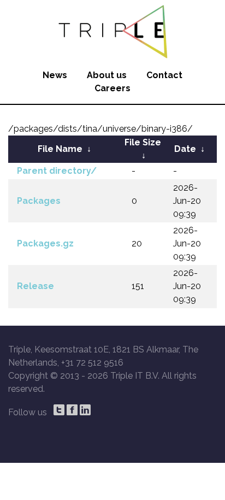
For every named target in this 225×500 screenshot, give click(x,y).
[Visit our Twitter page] (59, 409)
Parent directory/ (57, 171)
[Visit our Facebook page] (72, 409)
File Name (60, 149)
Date (185, 149)
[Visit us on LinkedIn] (85, 409)
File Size (143, 142)
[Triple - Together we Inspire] (112, 30)
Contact (164, 75)
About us (107, 75)
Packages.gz (45, 243)
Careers (112, 88)
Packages (39, 201)
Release (35, 286)
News (55, 75)
